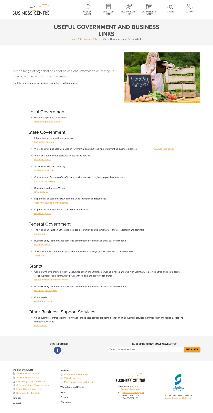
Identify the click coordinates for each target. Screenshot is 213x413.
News (63, 392)
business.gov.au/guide (45, 290)
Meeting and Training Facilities (79, 382)
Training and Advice (90, 39)
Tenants (169, 12)
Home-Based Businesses (28, 389)
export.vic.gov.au (42, 159)
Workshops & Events (149, 13)
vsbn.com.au (40, 325)
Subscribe (192, 349)
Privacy (64, 397)
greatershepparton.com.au (47, 121)
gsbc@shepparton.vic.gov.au (133, 393)
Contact (190, 12)
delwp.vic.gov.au (42, 213)
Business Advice (88, 13)
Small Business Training (28, 373)
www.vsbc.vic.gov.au (163, 148)
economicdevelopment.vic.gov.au (51, 202)
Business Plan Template (28, 393)
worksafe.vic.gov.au (44, 170)
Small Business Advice (27, 377)
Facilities (65, 370)
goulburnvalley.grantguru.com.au (51, 279)
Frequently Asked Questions (30, 381)
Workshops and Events (72, 387)
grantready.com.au (43, 301)
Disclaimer (66, 402)
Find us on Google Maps (130, 389)
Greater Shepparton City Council (178, 398)
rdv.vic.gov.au (41, 191)
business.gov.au (42, 244)
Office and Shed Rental (76, 374)
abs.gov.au (39, 255)
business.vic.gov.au (44, 142)
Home (74, 39)
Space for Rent (108, 13)
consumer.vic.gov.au (44, 181)
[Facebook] (57, 350)
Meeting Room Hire (128, 13)
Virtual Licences (72, 378)
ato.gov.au (39, 234)
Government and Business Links (32, 385)
